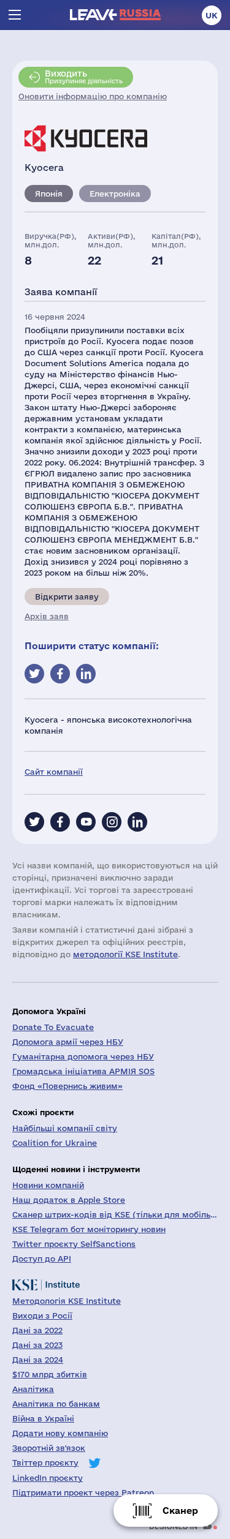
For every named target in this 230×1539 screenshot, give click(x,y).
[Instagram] (111, 822)
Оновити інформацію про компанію (92, 96)
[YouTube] (86, 822)
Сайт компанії (54, 771)
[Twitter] (34, 822)
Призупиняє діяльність (84, 77)
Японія (49, 193)
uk (211, 15)
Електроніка (115, 193)
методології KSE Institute (125, 954)
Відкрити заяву (67, 596)
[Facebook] (60, 822)
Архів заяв (47, 616)
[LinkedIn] (137, 822)
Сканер (180, 1510)
